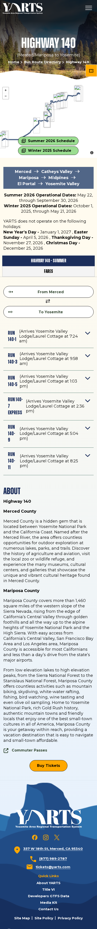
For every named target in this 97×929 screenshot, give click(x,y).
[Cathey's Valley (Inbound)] (36, 125)
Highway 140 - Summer (48, 260)
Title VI (48, 889)
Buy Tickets (48, 765)
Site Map (22, 918)
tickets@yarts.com (53, 867)
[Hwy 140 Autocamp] (51, 114)
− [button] (6, 96)
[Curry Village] (79, 94)
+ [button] (6, 90)
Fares (48, 271)
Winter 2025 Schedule (49, 150)
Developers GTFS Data (48, 896)
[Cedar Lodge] (56, 102)
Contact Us (48, 909)
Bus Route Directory (42, 62)
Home (13, 62)
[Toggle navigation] (88, 8)
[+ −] (48, 113)
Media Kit (48, 902)
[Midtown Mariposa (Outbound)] (47, 120)
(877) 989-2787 (53, 858)
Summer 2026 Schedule (51, 141)
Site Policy (44, 918)
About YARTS (48, 883)
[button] (48, 337)
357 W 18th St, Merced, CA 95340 (53, 848)
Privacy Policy (70, 918)
